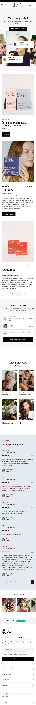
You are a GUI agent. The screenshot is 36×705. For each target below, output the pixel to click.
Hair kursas (11, 332)
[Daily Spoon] (18, 5)
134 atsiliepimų (30, 119)
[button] (16, 429)
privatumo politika (23, 654)
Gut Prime (11, 326)
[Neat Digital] (33, 703)
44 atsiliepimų (30, 266)
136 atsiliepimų (30, 186)
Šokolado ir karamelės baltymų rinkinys (14, 318)
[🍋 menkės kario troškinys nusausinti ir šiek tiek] (24, 605)
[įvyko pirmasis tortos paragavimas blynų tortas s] (9, 605)
